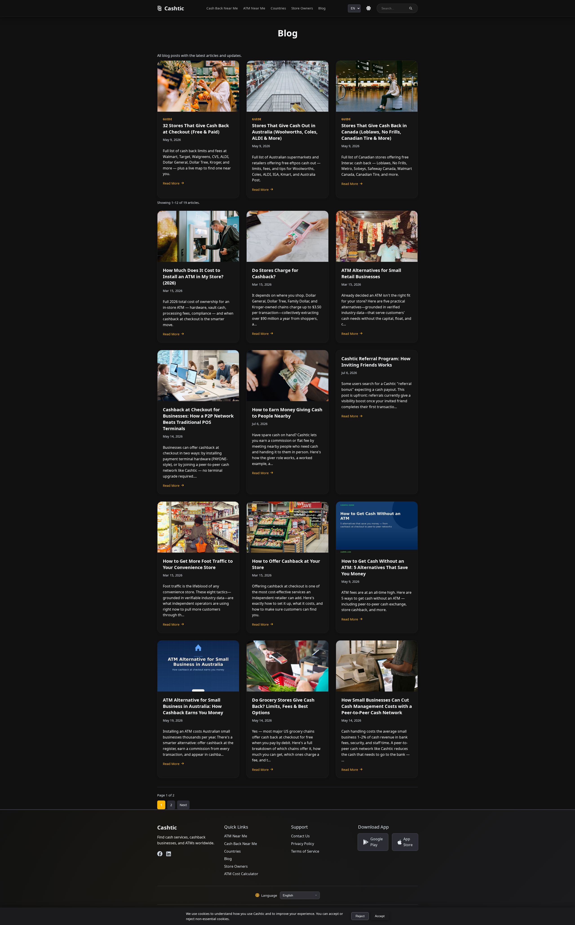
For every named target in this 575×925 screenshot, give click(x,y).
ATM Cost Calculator (241, 873)
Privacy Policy (302, 843)
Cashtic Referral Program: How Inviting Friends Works (375, 362)
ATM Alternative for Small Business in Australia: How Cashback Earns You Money (193, 706)
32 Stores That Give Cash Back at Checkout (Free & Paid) (196, 128)
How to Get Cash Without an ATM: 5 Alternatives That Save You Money (374, 567)
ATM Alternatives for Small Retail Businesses (371, 273)
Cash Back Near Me (222, 8)
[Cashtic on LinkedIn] (168, 853)
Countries (278, 8)
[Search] (411, 8)
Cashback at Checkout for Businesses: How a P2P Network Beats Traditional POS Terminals (198, 419)
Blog (321, 8)
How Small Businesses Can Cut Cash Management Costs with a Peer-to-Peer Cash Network (376, 706)
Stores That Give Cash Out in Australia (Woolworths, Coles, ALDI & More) (285, 131)
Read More (171, 183)
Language (269, 895)
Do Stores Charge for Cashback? (275, 273)
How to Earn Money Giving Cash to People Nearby (287, 413)
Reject (360, 916)
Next (183, 805)
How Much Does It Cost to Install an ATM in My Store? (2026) (193, 276)
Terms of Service (305, 851)
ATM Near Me (254, 8)
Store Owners (302, 8)
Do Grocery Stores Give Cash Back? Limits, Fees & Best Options (283, 706)
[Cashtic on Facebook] (160, 853)
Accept (380, 916)
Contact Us (300, 836)
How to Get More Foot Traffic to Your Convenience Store (198, 564)
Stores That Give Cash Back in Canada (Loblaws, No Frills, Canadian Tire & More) (374, 131)
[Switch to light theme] (368, 8)
